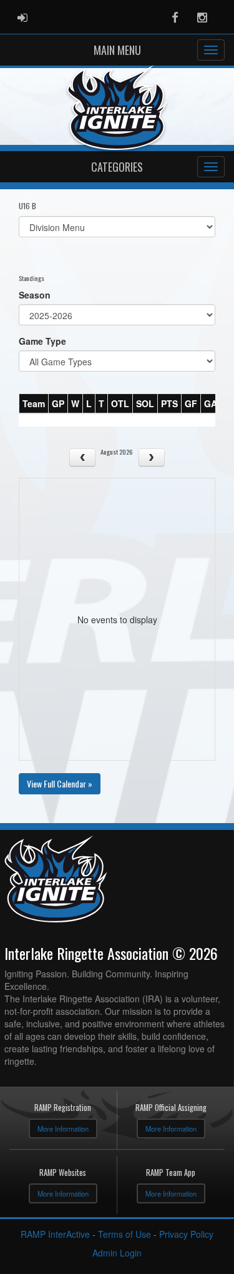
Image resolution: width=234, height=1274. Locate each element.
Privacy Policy (186, 1234)
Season (35, 295)
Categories (117, 167)
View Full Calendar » (59, 783)
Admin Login (117, 1253)
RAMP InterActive (55, 1234)
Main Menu (117, 50)
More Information (63, 1128)
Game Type (42, 341)
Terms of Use (124, 1234)
